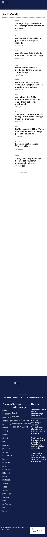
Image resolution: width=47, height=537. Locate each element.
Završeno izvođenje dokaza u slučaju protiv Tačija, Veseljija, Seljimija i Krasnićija (29, 116)
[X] (29, 533)
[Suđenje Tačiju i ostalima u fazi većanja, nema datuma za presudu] (7, 25)
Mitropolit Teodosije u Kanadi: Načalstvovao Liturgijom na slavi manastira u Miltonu (38, 427)
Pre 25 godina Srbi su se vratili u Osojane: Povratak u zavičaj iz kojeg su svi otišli (38, 443)
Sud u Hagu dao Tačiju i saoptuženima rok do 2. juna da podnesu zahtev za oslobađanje (28, 100)
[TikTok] (23, 533)
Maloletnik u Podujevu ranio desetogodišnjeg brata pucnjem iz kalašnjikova (38, 457)
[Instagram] (18, 533)
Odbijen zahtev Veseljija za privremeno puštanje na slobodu (28, 40)
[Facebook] (12, 533)
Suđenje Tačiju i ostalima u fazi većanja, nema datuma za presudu (29, 25)
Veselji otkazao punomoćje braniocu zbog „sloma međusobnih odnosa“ (28, 160)
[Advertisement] (22, 271)
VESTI (17, 21)
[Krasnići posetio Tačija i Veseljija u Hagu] (7, 146)
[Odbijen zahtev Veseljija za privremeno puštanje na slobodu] (7, 40)
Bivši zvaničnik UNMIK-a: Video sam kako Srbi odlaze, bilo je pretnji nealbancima (29, 131)
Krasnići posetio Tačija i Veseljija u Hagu (26, 145)
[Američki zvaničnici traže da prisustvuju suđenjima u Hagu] (7, 55)
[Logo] (8, 4)
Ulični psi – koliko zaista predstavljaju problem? (38, 412)
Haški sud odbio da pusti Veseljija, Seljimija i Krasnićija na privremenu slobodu (29, 84)
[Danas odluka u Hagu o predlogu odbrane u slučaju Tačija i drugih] (7, 69)
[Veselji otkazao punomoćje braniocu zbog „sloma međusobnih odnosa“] (7, 160)
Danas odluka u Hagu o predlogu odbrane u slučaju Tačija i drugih (28, 70)
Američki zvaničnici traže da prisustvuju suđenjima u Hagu (29, 54)
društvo (17, 141)
